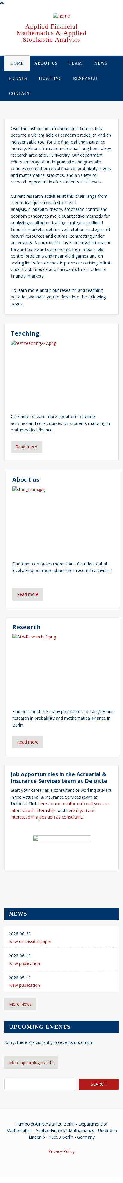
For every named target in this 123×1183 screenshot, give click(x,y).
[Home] (61, 16)
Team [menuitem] (75, 63)
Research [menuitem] (85, 78)
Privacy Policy (61, 1151)
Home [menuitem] (17, 63)
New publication (24, 963)
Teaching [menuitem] (50, 78)
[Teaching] (61, 373)
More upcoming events (31, 1062)
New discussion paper (30, 941)
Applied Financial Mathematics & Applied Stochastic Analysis (51, 33)
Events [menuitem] (18, 78)
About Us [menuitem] (46, 63)
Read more (26, 447)
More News (20, 1004)
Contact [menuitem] (19, 93)
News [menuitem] (100, 63)
